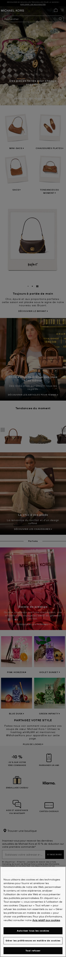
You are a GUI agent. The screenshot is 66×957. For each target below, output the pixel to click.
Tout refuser (33, 950)
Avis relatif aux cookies (46, 920)
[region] (33, 911)
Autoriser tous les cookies (33, 930)
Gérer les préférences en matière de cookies (33, 940)
